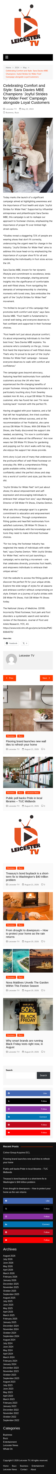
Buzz (17, 112)
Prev (11, 678)
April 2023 (8, 1396)
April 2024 (8, 1354)
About (33, 1469)
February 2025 (10, 1319)
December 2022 (11, 1410)
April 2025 (8, 1312)
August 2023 (9, 1382)
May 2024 (8, 1350)
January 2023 (9, 1406)
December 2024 (11, 1326)
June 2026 (8, 1263)
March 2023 (9, 1399)
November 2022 (11, 1413)
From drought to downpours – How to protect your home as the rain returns (27, 933)
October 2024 (9, 1333)
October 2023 (9, 1375)
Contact (23, 1469)
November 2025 (11, 1287)
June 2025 (8, 1305)
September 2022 (11, 1420)
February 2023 (10, 1403)
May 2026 (8, 1266)
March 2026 (9, 1273)
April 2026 (8, 1270)
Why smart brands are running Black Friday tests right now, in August (24, 1044)
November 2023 (11, 1371)
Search (9, 1070)
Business (9, 112)
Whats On (8, 1449)
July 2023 (8, 1385)
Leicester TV (11, 109)
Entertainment (10, 1442)
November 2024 (11, 1329)
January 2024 (9, 1364)
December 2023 (11, 1368)
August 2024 (9, 1340)
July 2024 (8, 1343)
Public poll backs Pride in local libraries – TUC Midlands (25, 1171)
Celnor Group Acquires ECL (16, 1152)
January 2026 (9, 1280)
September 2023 (11, 1378)
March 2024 (9, 1357)
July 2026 (8, 1259)
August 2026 (9, 1256)
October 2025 (9, 1291)
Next (45, 678)
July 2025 (8, 1301)
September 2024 (11, 1336)
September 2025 (11, 1294)
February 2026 (10, 1277)
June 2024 (8, 1347)
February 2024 (10, 1361)
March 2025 (9, 1315)
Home (6, 1466)
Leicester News (33, 793)
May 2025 (8, 1308)
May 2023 (8, 1392)
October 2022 (9, 1417)
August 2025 (9, 1298)
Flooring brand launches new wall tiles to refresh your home (26, 1161)
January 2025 (9, 1322)
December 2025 (11, 1284)
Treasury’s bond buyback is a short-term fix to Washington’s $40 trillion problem (27, 876)
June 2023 (8, 1389)
